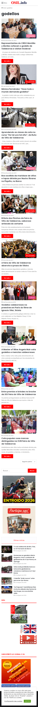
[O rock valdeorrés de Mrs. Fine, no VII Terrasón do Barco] (6, 549)
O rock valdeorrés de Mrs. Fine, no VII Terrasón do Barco (24, 548)
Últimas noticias (19, 540)
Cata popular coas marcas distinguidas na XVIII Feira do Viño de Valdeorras (18, 441)
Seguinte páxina (27, 461)
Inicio (4, 8)
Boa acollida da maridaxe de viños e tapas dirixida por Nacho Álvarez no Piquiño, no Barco (18, 178)
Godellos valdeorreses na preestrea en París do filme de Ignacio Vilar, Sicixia (16, 307)
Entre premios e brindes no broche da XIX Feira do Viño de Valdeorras (18, 393)
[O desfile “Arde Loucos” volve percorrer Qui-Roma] (6, 581)
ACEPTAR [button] (27, 701)
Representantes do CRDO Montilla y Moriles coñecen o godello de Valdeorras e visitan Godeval (18, 46)
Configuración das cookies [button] (13, 701)
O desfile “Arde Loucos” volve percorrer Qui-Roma (24, 579)
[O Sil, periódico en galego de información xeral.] (19, 2)
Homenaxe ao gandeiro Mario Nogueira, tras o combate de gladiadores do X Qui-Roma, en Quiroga (25, 558)
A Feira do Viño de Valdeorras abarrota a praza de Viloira (16, 264)
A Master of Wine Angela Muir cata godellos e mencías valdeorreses (18, 351)
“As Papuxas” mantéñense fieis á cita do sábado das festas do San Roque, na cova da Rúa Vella (25, 590)
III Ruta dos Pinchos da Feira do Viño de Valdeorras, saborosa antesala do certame (16, 221)
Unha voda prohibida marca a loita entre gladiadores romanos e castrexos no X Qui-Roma (25, 570)
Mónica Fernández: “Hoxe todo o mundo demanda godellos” (17, 90)
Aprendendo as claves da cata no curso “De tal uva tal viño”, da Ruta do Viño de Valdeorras (18, 135)
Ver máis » (7, 61)
